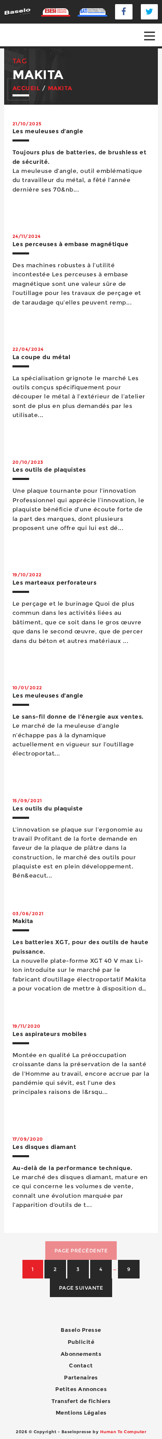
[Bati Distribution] (92, 11)
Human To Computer (123, 1431)
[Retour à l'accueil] (17, 11)
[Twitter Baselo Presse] (149, 11)
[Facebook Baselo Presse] (124, 11)
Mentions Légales (81, 1412)
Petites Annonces (81, 1389)
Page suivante (81, 1288)
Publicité (81, 1341)
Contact (81, 1365)
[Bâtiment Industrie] (55, 11)
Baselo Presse (81, 1329)
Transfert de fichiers (81, 1401)
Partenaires (81, 1377)
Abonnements (81, 1353)
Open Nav (149, 36)
